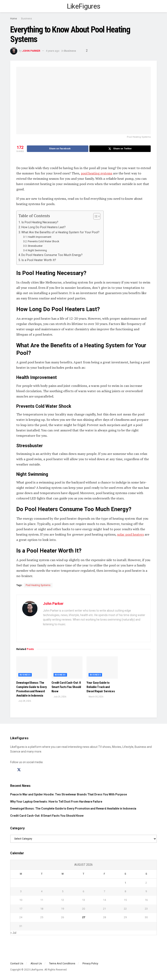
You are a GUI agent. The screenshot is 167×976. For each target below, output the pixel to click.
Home (13, 18)
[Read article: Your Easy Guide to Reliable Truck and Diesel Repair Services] (102, 667)
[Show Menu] (12, 6)
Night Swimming (37, 250)
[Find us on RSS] (33, 770)
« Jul (13, 932)
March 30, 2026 (95, 697)
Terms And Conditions (62, 963)
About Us (36, 963)
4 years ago (52, 50)
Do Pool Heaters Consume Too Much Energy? (51, 255)
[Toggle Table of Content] (94, 216)
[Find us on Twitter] (19, 769)
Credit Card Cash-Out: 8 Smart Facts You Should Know (66, 687)
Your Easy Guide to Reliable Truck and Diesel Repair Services (101, 687)
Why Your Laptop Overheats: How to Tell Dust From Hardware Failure (56, 801)
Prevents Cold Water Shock (43, 241)
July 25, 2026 (59, 697)
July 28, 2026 (24, 701)
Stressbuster (35, 245)
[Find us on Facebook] (11, 770)
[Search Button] (155, 6)
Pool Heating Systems (38, 585)
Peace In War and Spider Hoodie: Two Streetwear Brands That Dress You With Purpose (68, 794)
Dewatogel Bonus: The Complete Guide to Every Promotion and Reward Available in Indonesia (73, 808)
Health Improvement (39, 236)
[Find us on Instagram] (26, 770)
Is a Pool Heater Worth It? (39, 260)
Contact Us (16, 963)
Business (26, 18)
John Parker (31, 50)
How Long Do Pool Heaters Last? (43, 227)
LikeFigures (83, 6)
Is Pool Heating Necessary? (39, 222)
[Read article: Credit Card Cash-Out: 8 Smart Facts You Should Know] (67, 667)
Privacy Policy (90, 963)
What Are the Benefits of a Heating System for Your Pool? (60, 232)
